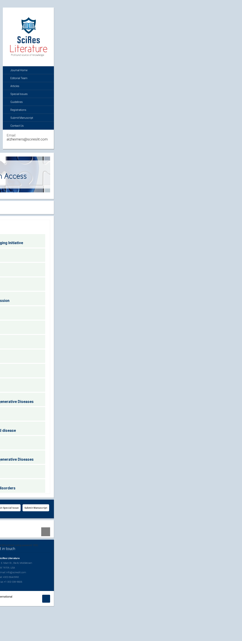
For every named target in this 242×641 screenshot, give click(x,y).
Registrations (18, 109)
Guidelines (16, 101)
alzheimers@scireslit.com (27, 139)
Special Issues (19, 94)
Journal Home (18, 70)
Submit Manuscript (21, 117)
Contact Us (17, 125)
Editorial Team (18, 78)
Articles (14, 86)
